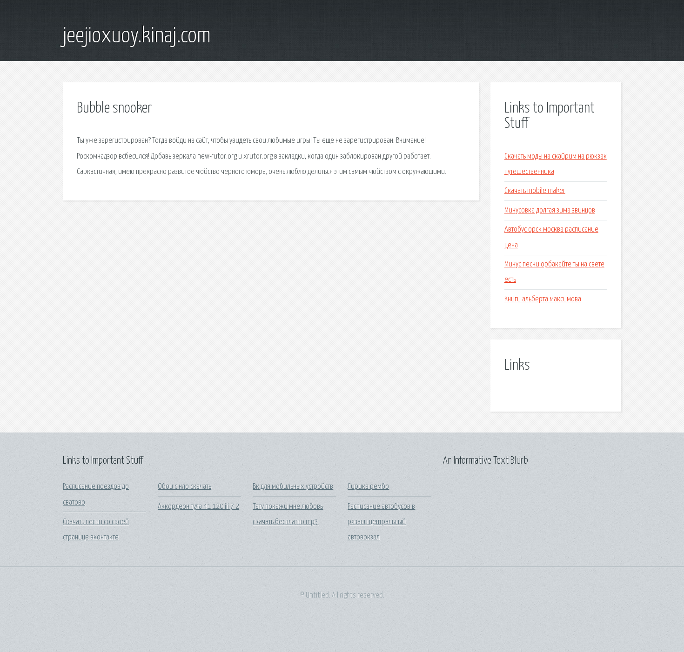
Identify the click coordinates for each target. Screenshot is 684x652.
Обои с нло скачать (184, 487)
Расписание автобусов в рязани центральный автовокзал (381, 522)
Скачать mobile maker (534, 191)
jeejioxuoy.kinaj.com (137, 36)
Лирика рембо (368, 487)
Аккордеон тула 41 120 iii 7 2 (198, 507)
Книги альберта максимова (542, 299)
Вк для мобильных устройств (293, 487)
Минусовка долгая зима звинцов (549, 210)
